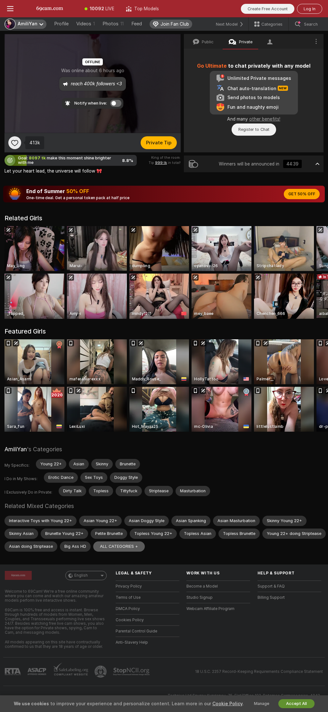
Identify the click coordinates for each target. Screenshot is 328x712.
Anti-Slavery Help (132, 642)
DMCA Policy (128, 608)
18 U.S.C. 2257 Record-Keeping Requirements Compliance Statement (259, 671)
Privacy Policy (129, 586)
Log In (310, 8)
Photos (113, 24)
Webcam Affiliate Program (210, 608)
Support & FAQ (271, 586)
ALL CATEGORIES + (119, 546)
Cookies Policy (130, 620)
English (81, 575)
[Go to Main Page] (49, 8)
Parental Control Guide (136, 631)
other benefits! (264, 119)
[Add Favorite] (14, 142)
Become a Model (202, 586)
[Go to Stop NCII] (132, 671)
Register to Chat (253, 129)
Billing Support (271, 597)
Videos (85, 24)
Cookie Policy (227, 703)
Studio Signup (199, 597)
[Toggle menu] (10, 8)
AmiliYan (15, 449)
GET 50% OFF (301, 194)
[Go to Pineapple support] (101, 671)
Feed (136, 24)
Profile (61, 24)
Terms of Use (128, 597)
